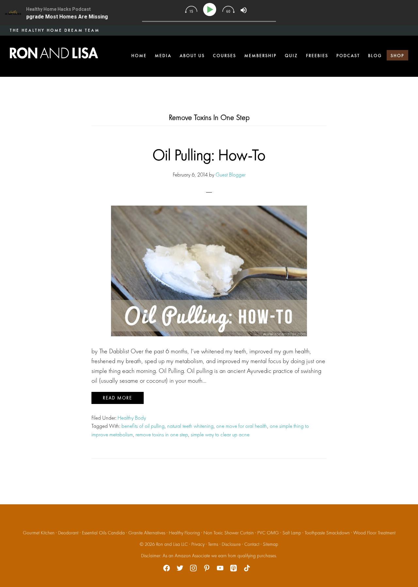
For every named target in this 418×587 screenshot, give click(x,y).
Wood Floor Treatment (374, 532)
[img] (191, 9)
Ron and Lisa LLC (172, 544)
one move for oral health (241, 425)
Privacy (197, 544)
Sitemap (270, 544)
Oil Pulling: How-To (209, 155)
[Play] (210, 9)
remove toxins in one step (162, 434)
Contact (251, 544)
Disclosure (231, 544)
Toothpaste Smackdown (327, 532)
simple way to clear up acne (220, 434)
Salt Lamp (291, 532)
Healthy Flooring (184, 532)
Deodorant (68, 532)
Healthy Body (132, 417)
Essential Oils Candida (103, 532)
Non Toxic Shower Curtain (228, 532)
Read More (117, 398)
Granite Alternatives (146, 532)
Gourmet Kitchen (39, 532)
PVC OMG (268, 532)
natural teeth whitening (190, 425)
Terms (213, 544)
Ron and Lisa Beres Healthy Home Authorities (54, 53)
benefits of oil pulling (143, 425)
